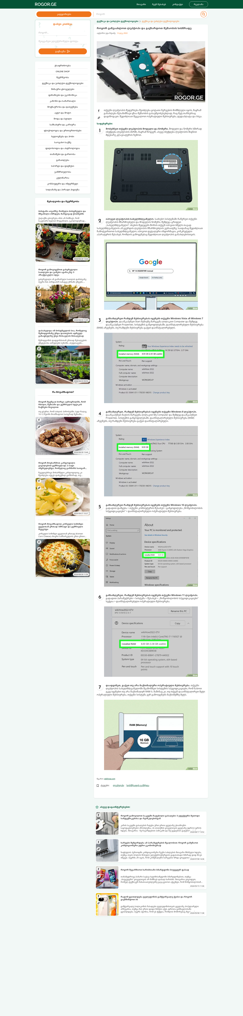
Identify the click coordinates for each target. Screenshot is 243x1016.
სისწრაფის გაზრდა (137, 785)
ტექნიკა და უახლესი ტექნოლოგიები (62, 83)
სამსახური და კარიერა (63, 124)
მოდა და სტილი (63, 118)
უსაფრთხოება (63, 65)
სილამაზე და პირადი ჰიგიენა (62, 189)
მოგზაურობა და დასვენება (62, 106)
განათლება (62, 160)
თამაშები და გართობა (62, 154)
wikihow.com (109, 779)
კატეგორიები (64, 14)
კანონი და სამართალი (63, 100)
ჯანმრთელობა (62, 171)
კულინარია (62, 177)
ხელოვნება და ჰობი (62, 136)
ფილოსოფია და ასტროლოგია (62, 148)
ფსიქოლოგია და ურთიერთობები (62, 130)
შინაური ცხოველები (62, 89)
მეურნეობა (62, 77)
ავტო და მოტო (62, 112)
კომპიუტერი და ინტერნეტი (62, 183)
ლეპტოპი (118, 785)
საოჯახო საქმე (62, 142)
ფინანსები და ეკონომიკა (62, 95)
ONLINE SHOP (63, 71)
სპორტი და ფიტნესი (62, 165)
